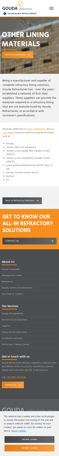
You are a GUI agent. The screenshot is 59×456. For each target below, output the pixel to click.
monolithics (39, 129)
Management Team (12, 275)
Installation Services (12, 338)
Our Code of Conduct (13, 294)
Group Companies (11, 269)
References (7, 282)
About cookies (18, 431)
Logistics (6, 326)
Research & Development (15, 320)
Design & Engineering (12, 314)
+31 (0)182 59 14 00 (16, 377)
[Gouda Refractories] (17, 6)
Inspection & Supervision (14, 332)
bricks (29, 129)
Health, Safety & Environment (17, 288)
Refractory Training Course (15, 344)
